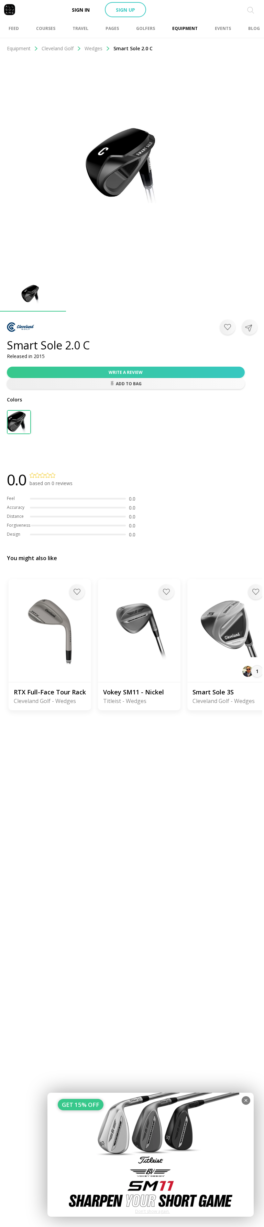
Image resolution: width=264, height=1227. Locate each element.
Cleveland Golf (58, 48)
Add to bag (129, 384)
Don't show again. (152, 1211)
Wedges (93, 48)
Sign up (125, 10)
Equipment (19, 48)
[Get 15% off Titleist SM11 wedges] (150, 1155)
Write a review (126, 372)
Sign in (81, 10)
